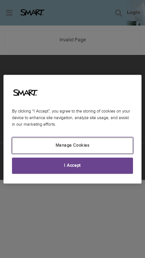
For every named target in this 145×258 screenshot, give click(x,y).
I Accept (72, 165)
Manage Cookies (73, 145)
